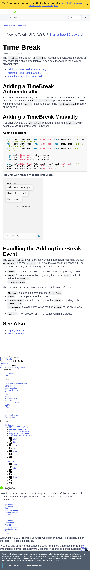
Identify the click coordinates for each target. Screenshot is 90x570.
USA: (18, 427)
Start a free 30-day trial (66, 34)
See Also (14, 324)
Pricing (8, 376)
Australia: (20, 436)
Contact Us (9, 425)
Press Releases (11, 510)
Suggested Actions (18, 333)
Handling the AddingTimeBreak (25, 76)
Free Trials (9, 374)
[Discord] (10, 457)
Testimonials (10, 417)
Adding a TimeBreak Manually (24, 72)
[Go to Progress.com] (7, 489)
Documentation (11, 388)
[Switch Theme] (86, 17)
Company (9, 504)
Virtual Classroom (12, 403)
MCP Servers (5, 368)
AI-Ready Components (20, 368)
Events (7, 405)
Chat (13, 26)
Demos (8, 386)
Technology (9, 506)
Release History (11, 390)
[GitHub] (10, 455)
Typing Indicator (16, 330)
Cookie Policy (63, 558)
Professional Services (14, 399)
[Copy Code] (83, 139)
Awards (8, 508)
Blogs (7, 394)
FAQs (7, 407)
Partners (8, 401)
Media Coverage (12, 512)
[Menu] (4, 17)
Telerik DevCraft (6, 359)
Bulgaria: (20, 434)
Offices (7, 517)
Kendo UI (4, 363)
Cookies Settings (34, 565)
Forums (8, 392)
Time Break (21, 26)
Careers (8, 515)
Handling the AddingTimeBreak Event (42, 251)
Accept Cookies (12, 565)
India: (19, 431)
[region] (45, 560)
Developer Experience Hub (16, 384)
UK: (18, 429)
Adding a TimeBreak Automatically (27, 69)
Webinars (9, 396)
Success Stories (11, 415)
